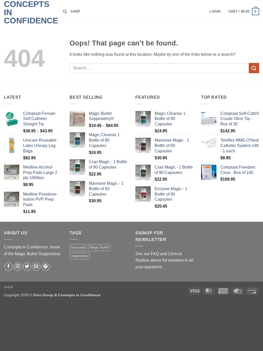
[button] (215, 11)
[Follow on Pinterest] (45, 266)
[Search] (65, 11)
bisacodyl (78, 247)
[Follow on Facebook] (8, 266)
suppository (79, 256)
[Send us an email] (36, 266)
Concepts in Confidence (29, 12)
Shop (75, 11)
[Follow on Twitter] (27, 266)
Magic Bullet (99, 247)
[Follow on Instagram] (18, 266)
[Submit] (254, 68)
